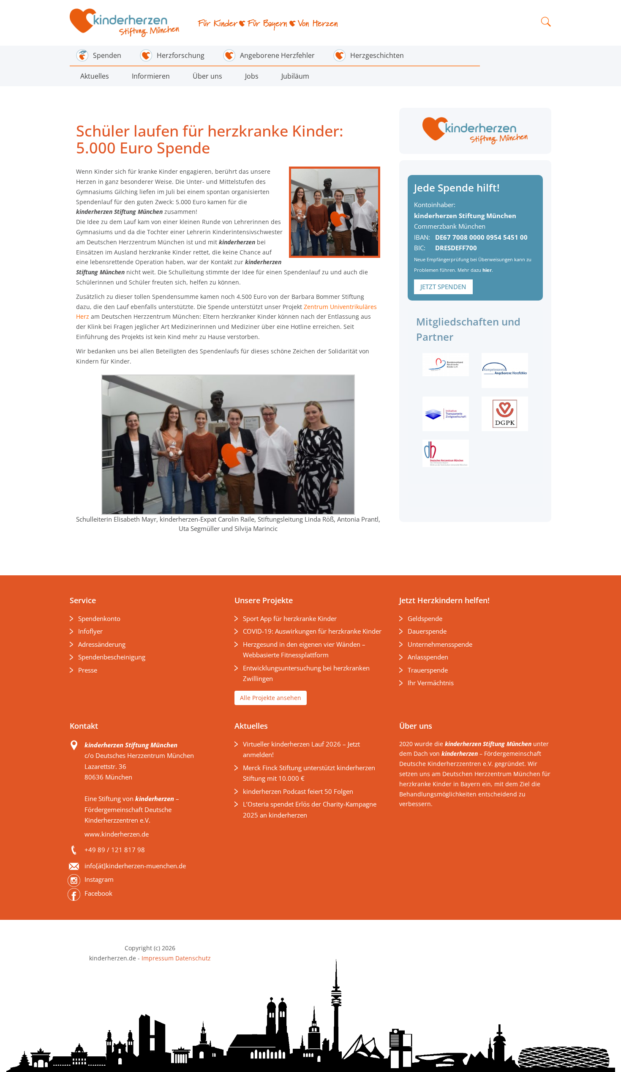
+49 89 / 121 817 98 (114, 849)
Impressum (158, 958)
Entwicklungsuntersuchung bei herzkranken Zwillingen (306, 673)
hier (487, 270)
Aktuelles (94, 76)
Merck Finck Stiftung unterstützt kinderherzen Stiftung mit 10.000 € (309, 773)
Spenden (107, 55)
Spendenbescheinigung (111, 657)
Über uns (207, 76)
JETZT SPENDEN (443, 286)
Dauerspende (427, 631)
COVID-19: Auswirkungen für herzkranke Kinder (312, 631)
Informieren (151, 76)
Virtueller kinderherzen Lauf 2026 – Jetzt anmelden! (301, 749)
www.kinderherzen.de (116, 834)
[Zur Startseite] (125, 22)
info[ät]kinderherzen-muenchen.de (135, 865)
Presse (87, 670)
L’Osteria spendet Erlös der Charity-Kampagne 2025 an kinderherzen (309, 809)
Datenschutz (192, 958)
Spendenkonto (99, 618)
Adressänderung (101, 644)
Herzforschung (180, 55)
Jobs (252, 76)
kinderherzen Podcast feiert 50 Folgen (298, 791)
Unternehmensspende (440, 644)
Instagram (99, 879)
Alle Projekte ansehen (270, 698)
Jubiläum (295, 76)
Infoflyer (90, 631)
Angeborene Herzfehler (277, 55)
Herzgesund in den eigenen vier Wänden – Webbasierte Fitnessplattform (304, 649)
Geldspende (425, 618)
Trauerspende (428, 670)
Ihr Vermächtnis (431, 682)
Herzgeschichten (377, 55)
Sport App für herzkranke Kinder (290, 618)
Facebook (98, 893)
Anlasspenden (428, 657)
